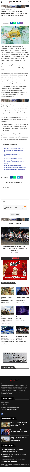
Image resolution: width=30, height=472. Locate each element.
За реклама (4, 404)
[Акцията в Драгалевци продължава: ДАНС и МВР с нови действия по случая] (7, 330)
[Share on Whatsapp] (14, 23)
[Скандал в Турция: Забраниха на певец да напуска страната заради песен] (7, 291)
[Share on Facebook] (11, 23)
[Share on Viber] (21, 23)
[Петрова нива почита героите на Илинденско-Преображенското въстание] (15, 236)
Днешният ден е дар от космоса (22, 317)
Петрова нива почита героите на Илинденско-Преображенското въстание (14, 150)
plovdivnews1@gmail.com (10, 409)
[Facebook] (2, 414)
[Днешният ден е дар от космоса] (22, 310)
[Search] (28, 2)
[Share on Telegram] (18, 23)
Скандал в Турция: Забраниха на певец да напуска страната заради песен (7, 299)
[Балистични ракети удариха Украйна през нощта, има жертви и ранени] (7, 310)
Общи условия (5, 402)
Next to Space (5, 465)
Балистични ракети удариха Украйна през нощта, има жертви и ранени (7, 319)
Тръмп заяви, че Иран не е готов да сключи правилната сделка (22, 298)
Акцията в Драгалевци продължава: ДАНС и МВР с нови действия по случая (7, 340)
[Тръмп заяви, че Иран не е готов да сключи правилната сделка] (22, 291)
